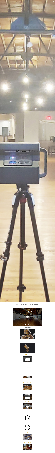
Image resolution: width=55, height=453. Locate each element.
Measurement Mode (27, 410)
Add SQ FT (27, 422)
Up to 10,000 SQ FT (27, 392)
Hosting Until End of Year (27, 382)
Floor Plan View (27, 354)
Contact (27, 1)
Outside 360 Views (28, 432)
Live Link (27, 363)
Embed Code (27, 373)
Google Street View (27, 442)
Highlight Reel (27, 452)
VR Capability (27, 401)
